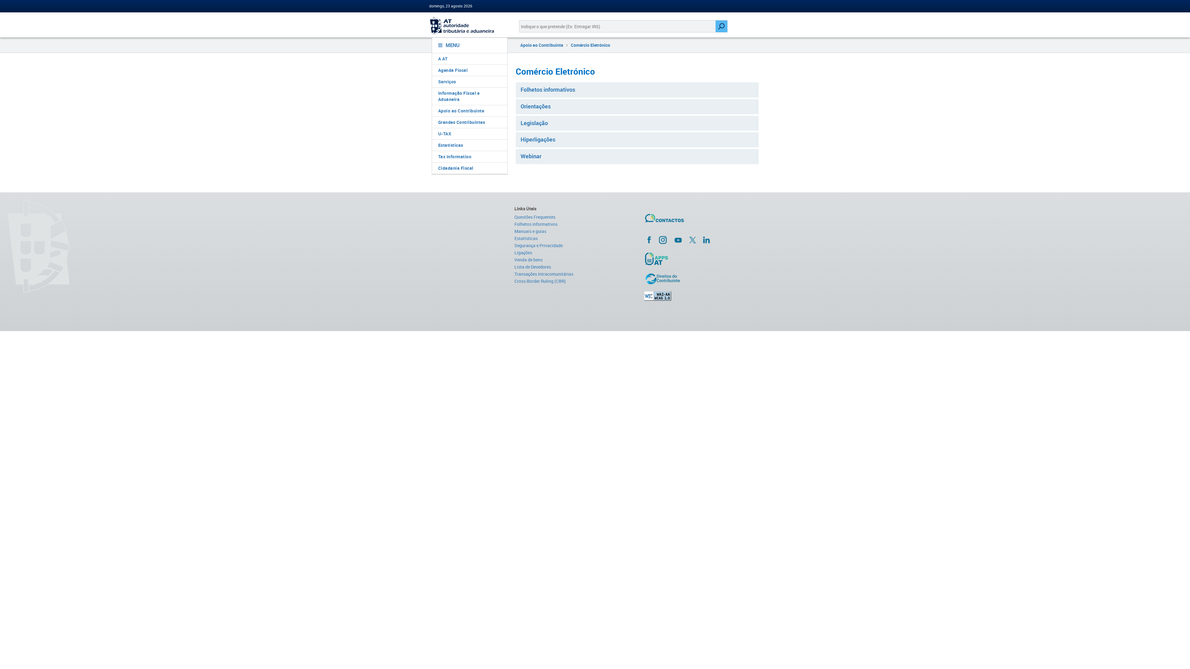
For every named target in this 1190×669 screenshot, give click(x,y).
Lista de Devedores (532, 267)
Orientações (536, 106)
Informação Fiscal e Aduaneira (459, 96)
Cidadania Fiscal (456, 168)
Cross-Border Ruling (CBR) (540, 281)
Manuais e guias (530, 231)
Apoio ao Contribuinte (461, 111)
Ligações (523, 253)
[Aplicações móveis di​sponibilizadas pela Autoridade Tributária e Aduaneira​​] (702, 258)
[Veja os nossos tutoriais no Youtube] (678, 240)
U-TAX (445, 134)
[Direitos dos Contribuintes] (702, 279)
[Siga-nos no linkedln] (706, 240)
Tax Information (455, 157)
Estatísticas (450, 145)
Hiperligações (538, 139)
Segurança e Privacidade (538, 245)
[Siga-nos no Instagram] (663, 240)
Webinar (531, 156)
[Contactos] (682, 220)
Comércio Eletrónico (590, 45)
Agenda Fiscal (453, 70)
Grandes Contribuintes (461, 122)
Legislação (534, 123)
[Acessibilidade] (702, 296)
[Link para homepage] (467, 25)
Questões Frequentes (534, 217)
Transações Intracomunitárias (543, 274)
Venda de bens (528, 260)
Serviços (447, 82)
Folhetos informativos (548, 89)
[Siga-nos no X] (692, 240)
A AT (443, 59)
